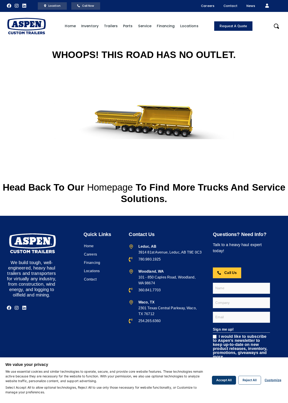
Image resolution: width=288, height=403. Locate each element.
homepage (110, 187)
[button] (267, 6)
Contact (230, 6)
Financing (166, 26)
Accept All (224, 380)
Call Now (88, 5)
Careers (207, 6)
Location (54, 6)
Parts (128, 26)
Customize (273, 380)
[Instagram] (16, 6)
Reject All (250, 380)
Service (145, 26)
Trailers (111, 26)
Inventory (90, 26)
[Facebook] (9, 6)
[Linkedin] (24, 6)
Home (70, 26)
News (250, 6)
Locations (189, 26)
